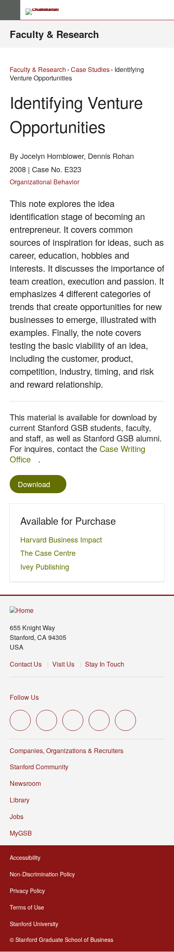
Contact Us (26, 664)
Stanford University (36, 924)
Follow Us (24, 697)
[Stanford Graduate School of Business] (45, 11)
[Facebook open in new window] (46, 720)
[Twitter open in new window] (20, 720)
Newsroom (25, 783)
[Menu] (10, 10)
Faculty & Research (54, 34)
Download (34, 484)
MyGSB (23, 833)
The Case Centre (50, 552)
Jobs (16, 816)
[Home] (22, 610)
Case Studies (90, 69)
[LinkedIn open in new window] (125, 720)
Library (20, 799)
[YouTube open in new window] (99, 720)
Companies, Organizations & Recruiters (66, 750)
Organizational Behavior (44, 181)
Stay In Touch (104, 664)
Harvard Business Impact (63, 539)
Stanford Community (39, 766)
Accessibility (27, 857)
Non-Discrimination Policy (45, 874)
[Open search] (164, 10)
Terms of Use (29, 907)
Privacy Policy (30, 891)
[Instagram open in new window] (72, 720)
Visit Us (63, 664)
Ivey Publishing (47, 566)
